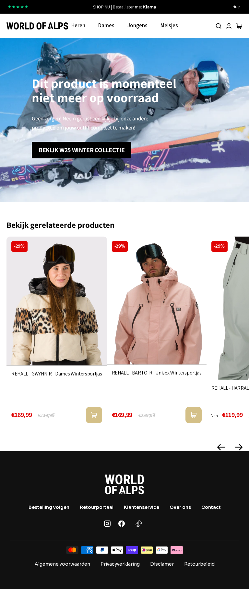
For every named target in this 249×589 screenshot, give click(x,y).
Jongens (137, 25)
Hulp (236, 6)
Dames (106, 25)
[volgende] (176, 7)
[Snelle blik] (94, 415)
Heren (78, 25)
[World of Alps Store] (37, 26)
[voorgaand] (73, 7)
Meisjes (169, 25)
